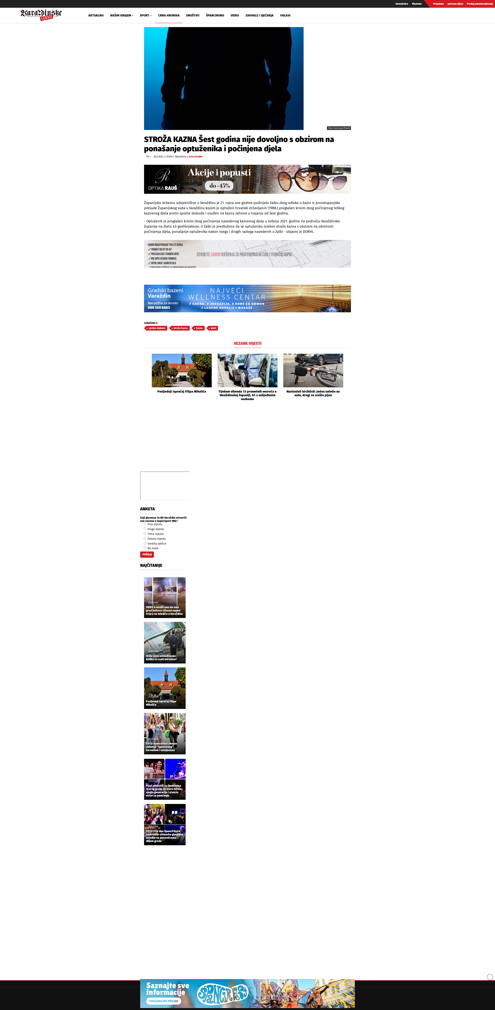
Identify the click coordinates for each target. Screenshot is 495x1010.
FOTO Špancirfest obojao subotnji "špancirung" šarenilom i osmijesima (161, 747)
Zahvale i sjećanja (260, 15)
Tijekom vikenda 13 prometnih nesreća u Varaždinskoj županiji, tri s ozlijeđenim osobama (247, 395)
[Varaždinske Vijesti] (41, 14)
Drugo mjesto (155, 529)
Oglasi (285, 15)
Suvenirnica (402, 4)
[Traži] (420, 15)
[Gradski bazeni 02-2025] (247, 298)
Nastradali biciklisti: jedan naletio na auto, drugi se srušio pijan (313, 393)
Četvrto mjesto (156, 538)
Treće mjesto (155, 534)
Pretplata (438, 4)
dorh (213, 328)
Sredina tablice (156, 543)
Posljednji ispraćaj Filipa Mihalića (181, 391)
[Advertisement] (247, 440)
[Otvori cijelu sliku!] (224, 78)
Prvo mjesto (154, 524)
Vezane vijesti (247, 343)
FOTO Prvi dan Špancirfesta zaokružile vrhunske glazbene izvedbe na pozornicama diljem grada (164, 836)
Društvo (192, 15)
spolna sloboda (157, 328)
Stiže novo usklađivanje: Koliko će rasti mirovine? (161, 658)
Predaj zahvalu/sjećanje (480, 4)
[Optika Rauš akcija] (247, 179)
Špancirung (215, 15)
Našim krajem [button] (120, 15)
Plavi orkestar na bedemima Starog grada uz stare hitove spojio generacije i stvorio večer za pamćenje (164, 790)
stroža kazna (181, 328)
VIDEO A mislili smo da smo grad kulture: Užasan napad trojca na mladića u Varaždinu (164, 611)
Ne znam (152, 548)
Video (235, 15)
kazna (199, 328)
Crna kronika (169, 15)
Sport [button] (144, 15)
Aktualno (96, 15)
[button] (147, 377)
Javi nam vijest (455, 4)
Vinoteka (417, 4)
